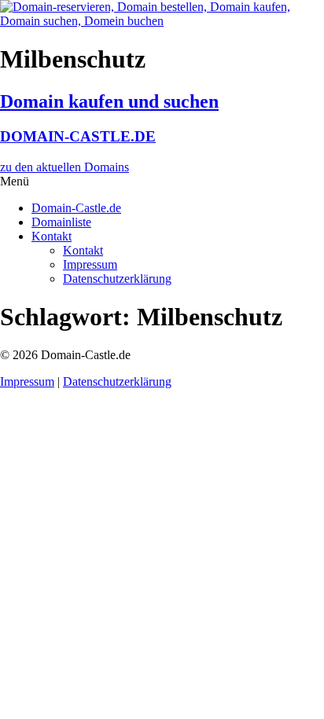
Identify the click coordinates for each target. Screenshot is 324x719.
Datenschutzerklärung (117, 278)
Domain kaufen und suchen (109, 101)
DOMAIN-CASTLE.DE (78, 136)
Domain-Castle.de (76, 208)
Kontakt (51, 236)
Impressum (90, 264)
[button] (162, 181)
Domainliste (61, 222)
